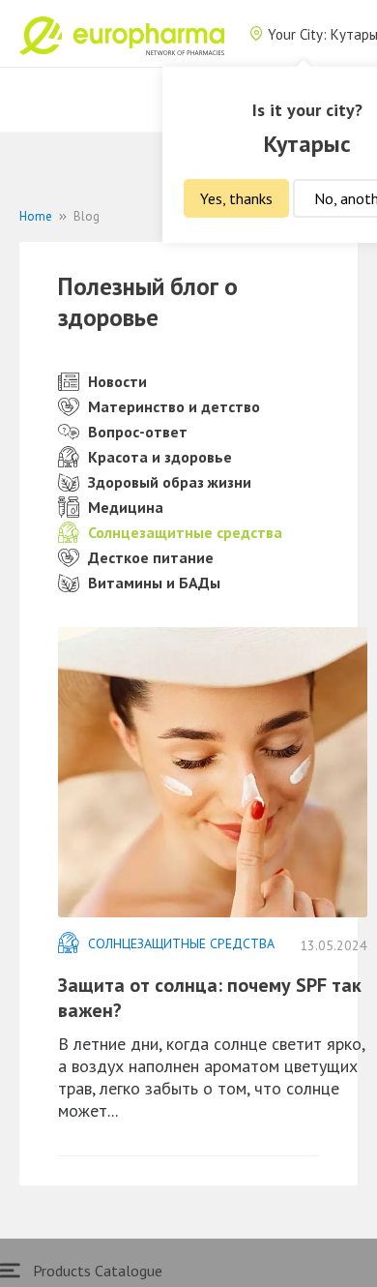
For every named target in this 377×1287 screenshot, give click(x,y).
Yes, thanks (236, 198)
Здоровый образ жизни (169, 482)
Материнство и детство (174, 406)
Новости (117, 381)
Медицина (125, 507)
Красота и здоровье (160, 456)
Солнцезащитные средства (185, 532)
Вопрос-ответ (138, 431)
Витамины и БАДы (154, 582)
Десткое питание (151, 557)
